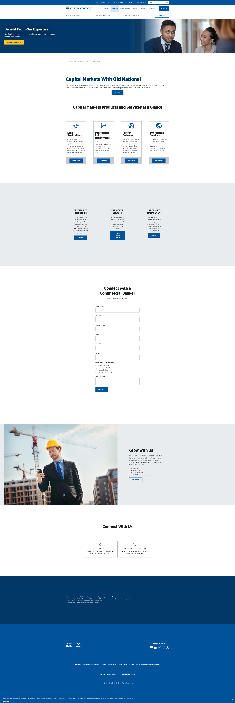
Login (163, 8)
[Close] (232, 699)
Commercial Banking (103, 15)
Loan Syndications (103, 366)
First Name (99, 306)
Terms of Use (122, 664)
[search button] (167, 2)
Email (97, 334)
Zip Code (98, 344)
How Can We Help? (101, 376)
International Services (105, 372)
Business (115, 8)
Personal (106, 8)
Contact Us (101, 389)
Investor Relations (141, 2)
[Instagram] (159, 647)
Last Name (98, 315)
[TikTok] (163, 647)
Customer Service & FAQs (103, 2)
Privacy (103, 664)
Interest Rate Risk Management (108, 368)
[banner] (79, 8)
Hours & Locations (119, 2)
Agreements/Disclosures (91, 664)
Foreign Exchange (103, 370)
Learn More (76, 161)
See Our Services (13, 42)
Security (78, 664)
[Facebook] (148, 647)
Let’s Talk (117, 92)
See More (154, 235)
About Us (143, 8)
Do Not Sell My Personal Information (148, 664)
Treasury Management (132, 15)
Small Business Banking (73, 15)
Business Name (100, 325)
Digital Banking (125, 8)
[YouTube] (151, 647)
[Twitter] (167, 647)
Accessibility (112, 664)
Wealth (135, 8)
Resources (152, 8)
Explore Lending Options (117, 235)
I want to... (161, 15)
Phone (97, 353)
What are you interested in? (104, 363)
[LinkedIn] (155, 647)
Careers (130, 2)
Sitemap (131, 664)
